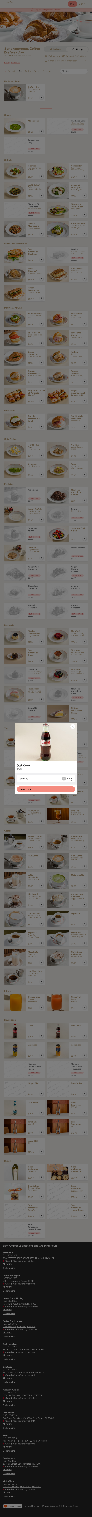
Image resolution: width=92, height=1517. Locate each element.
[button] (46, 742)
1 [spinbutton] (67, 778)
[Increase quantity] (71, 779)
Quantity (23, 778)
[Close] (72, 726)
